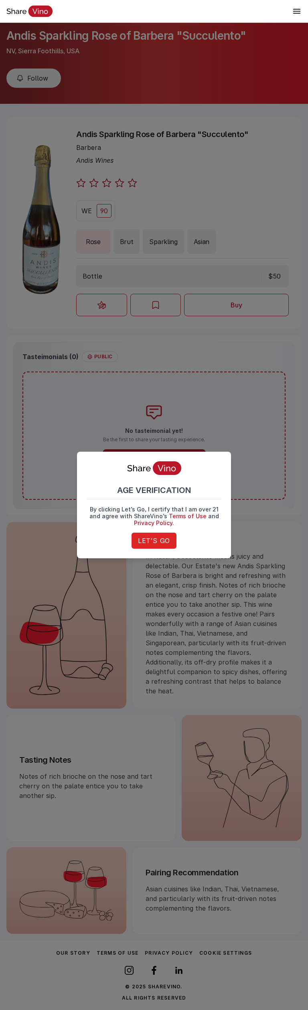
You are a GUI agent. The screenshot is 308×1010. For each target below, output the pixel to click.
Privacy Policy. (154, 522)
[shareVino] (29, 11)
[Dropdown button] (297, 11)
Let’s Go (154, 541)
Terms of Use (188, 516)
